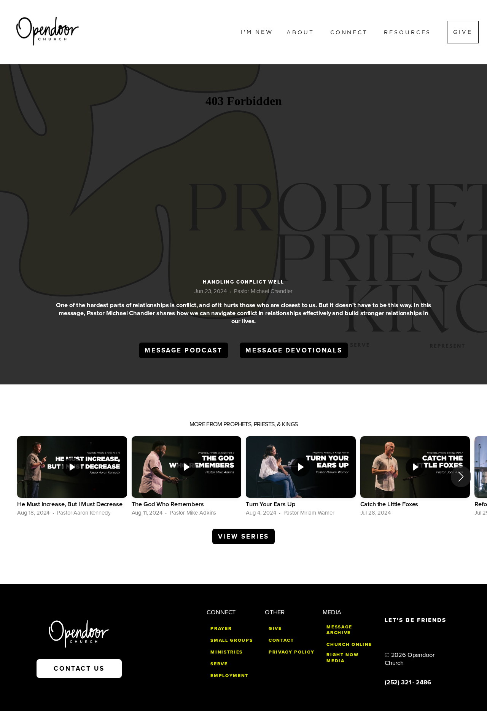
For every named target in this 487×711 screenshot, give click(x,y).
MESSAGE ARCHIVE (339, 630)
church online (349, 644)
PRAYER (221, 628)
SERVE (219, 663)
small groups (231, 640)
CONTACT (281, 640)
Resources (409, 32)
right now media (342, 657)
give (275, 628)
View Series (243, 536)
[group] (72, 476)
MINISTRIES (226, 652)
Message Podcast (184, 350)
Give (463, 32)
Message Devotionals (293, 350)
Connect (350, 32)
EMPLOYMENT (229, 675)
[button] (461, 476)
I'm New (257, 32)
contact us (79, 669)
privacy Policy (292, 652)
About (301, 32)
